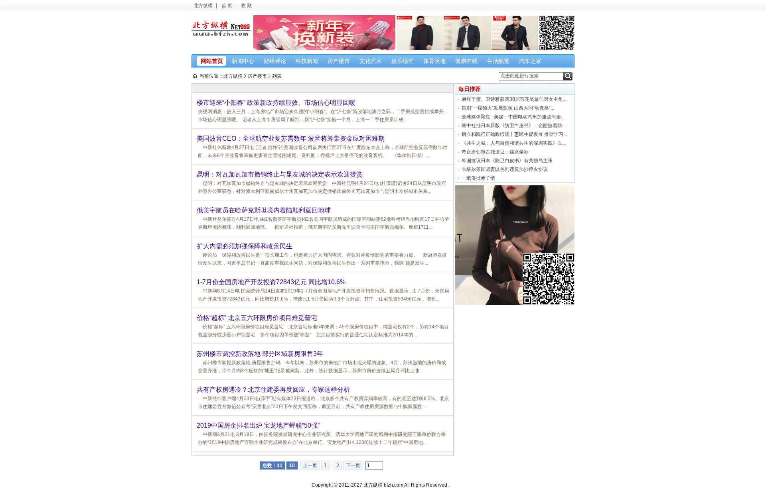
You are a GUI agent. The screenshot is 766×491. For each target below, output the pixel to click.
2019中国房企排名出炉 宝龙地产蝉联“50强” (258, 425)
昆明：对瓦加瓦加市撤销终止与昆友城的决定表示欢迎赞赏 (280, 174)
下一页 (353, 465)
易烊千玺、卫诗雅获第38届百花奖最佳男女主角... (514, 99)
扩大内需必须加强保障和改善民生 (244, 246)
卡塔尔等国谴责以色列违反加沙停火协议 (505, 169)
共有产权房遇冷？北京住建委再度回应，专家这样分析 (273, 389)
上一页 (310, 465)
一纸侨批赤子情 (478, 178)
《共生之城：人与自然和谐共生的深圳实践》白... (514, 143)
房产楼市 (257, 76)
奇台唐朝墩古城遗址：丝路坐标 (495, 152)
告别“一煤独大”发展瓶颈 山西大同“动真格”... (508, 108)
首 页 (226, 5)
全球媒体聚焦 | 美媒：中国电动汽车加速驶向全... (513, 117)
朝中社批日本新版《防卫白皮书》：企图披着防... (514, 125)
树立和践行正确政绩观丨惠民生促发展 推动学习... (514, 134)
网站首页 (212, 61)
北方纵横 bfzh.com (383, 485)
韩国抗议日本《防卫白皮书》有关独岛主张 (507, 160)
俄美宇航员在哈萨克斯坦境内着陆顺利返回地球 (264, 210)
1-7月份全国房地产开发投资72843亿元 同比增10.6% (271, 282)
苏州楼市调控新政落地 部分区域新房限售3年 (260, 353)
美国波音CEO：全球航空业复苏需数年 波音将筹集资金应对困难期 (291, 138)
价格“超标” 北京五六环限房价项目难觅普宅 (257, 317)
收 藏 (246, 5)
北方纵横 (203, 5)
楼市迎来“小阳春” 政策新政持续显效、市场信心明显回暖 (276, 102)
